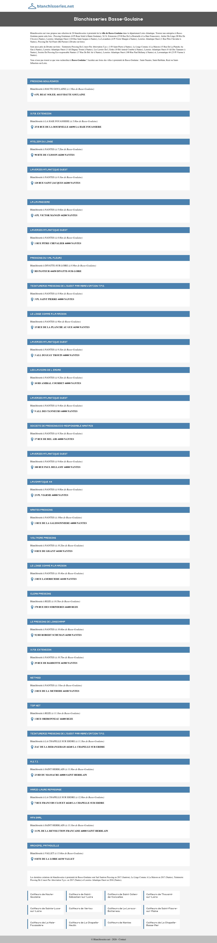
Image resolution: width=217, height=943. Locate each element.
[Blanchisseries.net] (51, 5)
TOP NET (35, 705)
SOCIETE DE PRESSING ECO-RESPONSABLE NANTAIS (61, 426)
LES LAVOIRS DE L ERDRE (45, 370)
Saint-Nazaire (145, 60)
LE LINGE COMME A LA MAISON (48, 314)
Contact (122, 939)
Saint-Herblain (159, 60)
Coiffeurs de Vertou (81, 908)
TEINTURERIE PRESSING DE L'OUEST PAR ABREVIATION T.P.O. (67, 286)
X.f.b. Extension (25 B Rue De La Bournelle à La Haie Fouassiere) (131, 36)
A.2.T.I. (34, 762)
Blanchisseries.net (38, 33)
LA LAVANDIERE (40, 202)
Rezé (168, 60)
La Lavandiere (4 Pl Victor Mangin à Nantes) (117, 38)
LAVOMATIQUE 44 (41, 482)
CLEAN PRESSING (40, 594)
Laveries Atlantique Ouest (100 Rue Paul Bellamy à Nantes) (128, 52)
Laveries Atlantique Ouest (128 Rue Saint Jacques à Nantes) (71, 38)
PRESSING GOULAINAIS (44, 81)
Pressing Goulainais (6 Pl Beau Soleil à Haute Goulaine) (77, 36)
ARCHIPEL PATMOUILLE (44, 846)
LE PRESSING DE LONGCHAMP (47, 622)
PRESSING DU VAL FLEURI (46, 258)
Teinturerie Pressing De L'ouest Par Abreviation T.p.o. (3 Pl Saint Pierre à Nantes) (97, 46)
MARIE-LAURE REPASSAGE (46, 790)
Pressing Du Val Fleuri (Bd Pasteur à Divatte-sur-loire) (61, 41)
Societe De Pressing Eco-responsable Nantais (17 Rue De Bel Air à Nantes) (70, 52)
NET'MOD (35, 678)
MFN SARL (36, 818)
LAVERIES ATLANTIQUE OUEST (49, 169)
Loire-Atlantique (147, 33)
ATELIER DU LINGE (41, 141)
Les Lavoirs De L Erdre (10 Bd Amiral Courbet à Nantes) (118, 49)
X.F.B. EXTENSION (40, 113)
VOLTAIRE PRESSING (43, 538)
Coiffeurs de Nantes (119, 922)
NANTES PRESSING (41, 510)
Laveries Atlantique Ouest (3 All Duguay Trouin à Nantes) (68, 49)
